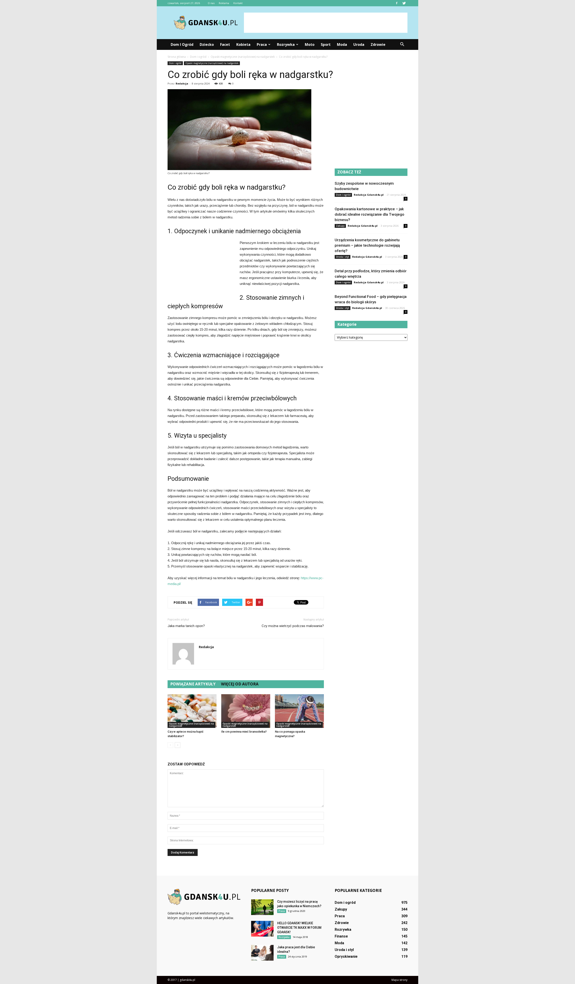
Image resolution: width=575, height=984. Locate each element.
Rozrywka (286, 44)
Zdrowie (378, 44)
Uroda (358, 44)
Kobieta (243, 44)
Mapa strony (399, 980)
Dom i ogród (182, 44)
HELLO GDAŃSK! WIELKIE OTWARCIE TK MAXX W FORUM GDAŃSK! (299, 927)
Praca (262, 44)
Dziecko (207, 44)
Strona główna (177, 57)
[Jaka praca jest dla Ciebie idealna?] (262, 953)
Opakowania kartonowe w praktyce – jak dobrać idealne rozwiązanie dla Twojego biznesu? (369, 214)
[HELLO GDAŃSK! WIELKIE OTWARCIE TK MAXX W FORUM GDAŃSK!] (262, 929)
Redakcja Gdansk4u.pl (369, 194)
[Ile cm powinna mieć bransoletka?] (245, 711)
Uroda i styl (342, 256)
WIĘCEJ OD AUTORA (240, 684)
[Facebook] (396, 3)
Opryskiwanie (346, 956)
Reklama (224, 3)
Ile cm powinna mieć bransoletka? (244, 731)
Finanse (341, 936)
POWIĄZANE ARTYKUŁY (193, 684)
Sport (326, 44)
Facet (225, 44)
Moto (309, 44)
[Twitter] (404, 3)
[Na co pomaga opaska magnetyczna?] (299, 711)
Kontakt (238, 3)
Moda (342, 44)
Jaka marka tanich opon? (186, 626)
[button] (402, 44)
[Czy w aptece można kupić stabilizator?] (192, 711)
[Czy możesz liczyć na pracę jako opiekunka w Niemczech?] (262, 907)
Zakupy (340, 225)
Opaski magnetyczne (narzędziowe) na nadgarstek (212, 63)
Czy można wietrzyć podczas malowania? (293, 626)
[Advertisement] (325, 23)
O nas (211, 3)
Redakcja (182, 83)
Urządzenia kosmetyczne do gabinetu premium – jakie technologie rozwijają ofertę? (367, 245)
